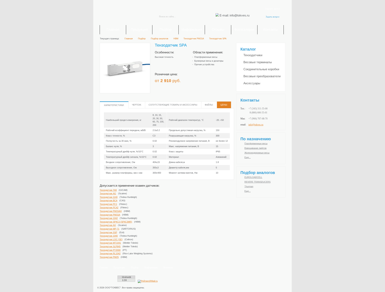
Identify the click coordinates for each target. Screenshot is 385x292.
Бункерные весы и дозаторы (208, 61)
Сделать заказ (224, 79)
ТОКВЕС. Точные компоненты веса (122, 13)
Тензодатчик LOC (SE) (111, 239)
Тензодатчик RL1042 (110, 253)
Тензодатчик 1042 (109, 218)
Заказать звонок (272, 8)
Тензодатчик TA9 (108, 190)
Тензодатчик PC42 (109, 207)
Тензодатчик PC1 (108, 204)
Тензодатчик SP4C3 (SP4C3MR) (116, 222)
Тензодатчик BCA (108, 200)
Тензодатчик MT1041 (110, 243)
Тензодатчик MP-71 (109, 229)
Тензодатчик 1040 (109, 236)
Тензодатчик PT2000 (110, 250)
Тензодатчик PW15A (110, 215)
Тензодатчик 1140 (109, 197)
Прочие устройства (204, 64)
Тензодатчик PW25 (109, 257)
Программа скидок (207, 79)
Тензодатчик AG (108, 193)
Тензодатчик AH (108, 225)
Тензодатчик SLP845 (110, 246)
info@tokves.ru (255, 124)
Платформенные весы (205, 57)
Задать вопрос (273, 16)
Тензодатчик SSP (108, 232)
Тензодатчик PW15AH (111, 211)
